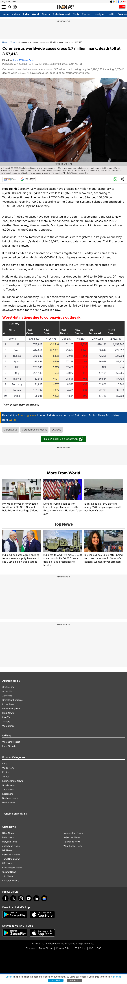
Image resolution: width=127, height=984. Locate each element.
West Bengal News (73, 846)
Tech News (8, 789)
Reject (74, 980)
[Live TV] (122, 7)
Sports (46, 14)
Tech (76, 14)
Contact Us (8, 687)
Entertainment (61, 14)
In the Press (8, 704)
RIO (91, 948)
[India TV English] (65, 7)
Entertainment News (12, 780)
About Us (7, 691)
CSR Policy (79, 948)
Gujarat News (9, 872)
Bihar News (8, 833)
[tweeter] (13, 898)
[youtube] (29, 898)
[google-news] (44, 898)
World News (8, 768)
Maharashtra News (73, 833)
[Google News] (10, 179)
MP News (7, 850)
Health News (8, 802)
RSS (99, 948)
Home (5, 14)
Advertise (7, 695)
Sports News (8, 785)
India (26, 14)
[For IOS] (42, 933)
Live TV (6, 717)
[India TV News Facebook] (118, 1)
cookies (117, 976)
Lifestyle (99, 14)
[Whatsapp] (115, 179)
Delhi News (8, 837)
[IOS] (111, 1)
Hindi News (8, 713)
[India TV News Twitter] (121, 1)
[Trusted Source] (27, 179)
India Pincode (9, 746)
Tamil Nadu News (11, 859)
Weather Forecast (11, 741)
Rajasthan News (72, 837)
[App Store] (42, 914)
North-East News (11, 854)
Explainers (7, 793)
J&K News (7, 876)
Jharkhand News (11, 846)
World (35, 14)
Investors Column (11, 708)
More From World (63, 473)
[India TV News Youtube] (124, 1)
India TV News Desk (23, 60)
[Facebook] (5, 898)
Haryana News (9, 841)
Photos (86, 14)
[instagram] (21, 898)
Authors (6, 721)
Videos (16, 14)
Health (110, 14)
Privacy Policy (63, 948)
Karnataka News (10, 880)
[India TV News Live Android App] (14, 914)
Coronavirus (10, 429)
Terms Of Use (46, 948)
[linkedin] (36, 898)
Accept (56, 980)
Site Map (30, 948)
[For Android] (14, 933)
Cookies (10, 976)
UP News (7, 863)
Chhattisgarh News (12, 867)
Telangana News (72, 841)
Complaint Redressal (12, 700)
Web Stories (8, 726)
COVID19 (56, 429)
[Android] (114, 1)
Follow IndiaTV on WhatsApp (61, 438)
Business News (10, 798)
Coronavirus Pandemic (34, 429)
